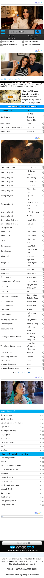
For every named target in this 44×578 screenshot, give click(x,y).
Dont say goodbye (8, 458)
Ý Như (29, 310)
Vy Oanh (30, 123)
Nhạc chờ (3, 79)
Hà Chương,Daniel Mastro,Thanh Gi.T (33, 203)
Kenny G (30, 353)
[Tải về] (43, 116)
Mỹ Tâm (30, 196)
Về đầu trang (22, 543)
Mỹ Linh (30, 291)
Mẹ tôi (3, 446)
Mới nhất (11, 36)
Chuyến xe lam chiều (9, 481)
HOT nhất (33, 38)
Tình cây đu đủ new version (11, 337)
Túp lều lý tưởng (7, 497)
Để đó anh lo (5, 236)
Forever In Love (6, 353)
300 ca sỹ (30, 131)
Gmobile (10, 79)
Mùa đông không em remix (11, 466)
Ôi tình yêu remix (7, 277)
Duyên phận (5, 435)
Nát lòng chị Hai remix (9, 320)
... (26, 372)
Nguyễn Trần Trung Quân (32, 286)
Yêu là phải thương (8, 167)
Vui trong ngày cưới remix (10, 281)
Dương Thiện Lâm (32, 251)
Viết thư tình (5, 473)
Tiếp (29, 372)
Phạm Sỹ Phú (32, 281)
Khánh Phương (33, 212)
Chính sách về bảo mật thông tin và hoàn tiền (22, 575)
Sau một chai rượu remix (10, 297)
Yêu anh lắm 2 (6, 489)
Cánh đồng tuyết (7, 324)
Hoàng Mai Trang (31, 328)
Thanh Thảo (31, 277)
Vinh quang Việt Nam (9, 357)
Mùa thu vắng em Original (10, 368)
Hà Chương (31, 178)
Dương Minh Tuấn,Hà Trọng (32, 296)
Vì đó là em (5, 450)
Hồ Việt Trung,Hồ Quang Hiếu (31, 117)
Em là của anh (6, 117)
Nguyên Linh (32, 320)
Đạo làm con (5, 131)
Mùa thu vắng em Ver (9, 364)
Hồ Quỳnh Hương (31, 172)
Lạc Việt (30, 357)
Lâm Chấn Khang (31, 240)
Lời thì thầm (5, 361)
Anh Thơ (30, 216)
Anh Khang (31, 185)
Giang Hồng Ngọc (31, 190)
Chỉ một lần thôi (6, 228)
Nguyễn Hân (32, 220)
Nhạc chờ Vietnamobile (32, 44)
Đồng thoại (5, 256)
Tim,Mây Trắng (32, 324)
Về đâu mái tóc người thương (12, 127)
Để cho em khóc (7, 123)
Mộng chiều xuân (7, 505)
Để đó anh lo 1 (6, 232)
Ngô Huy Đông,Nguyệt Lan (32, 263)
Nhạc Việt (17, 79)
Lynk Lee (30, 256)
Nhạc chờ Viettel (8, 41)
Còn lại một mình (7, 329)
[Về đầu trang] (41, 575)
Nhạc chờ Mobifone (31, 41)
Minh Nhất (31, 246)
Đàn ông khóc (6, 493)
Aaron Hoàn (31, 232)
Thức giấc (4, 286)
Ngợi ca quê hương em (10, 485)
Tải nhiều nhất (33, 36)
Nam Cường (32, 273)
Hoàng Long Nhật (31, 314)
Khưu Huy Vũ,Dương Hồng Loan (31, 337)
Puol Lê (30, 224)
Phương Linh (32, 182)
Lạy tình (4, 241)
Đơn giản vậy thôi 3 (8, 501)
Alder (29, 228)
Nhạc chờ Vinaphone (10, 44)
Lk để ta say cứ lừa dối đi (10, 469)
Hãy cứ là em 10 (7, 477)
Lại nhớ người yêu (8, 442)
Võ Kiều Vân (32, 167)
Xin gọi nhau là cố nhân (9, 220)
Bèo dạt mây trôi (7, 172)
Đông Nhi (30, 269)
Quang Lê (30, 127)
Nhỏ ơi (3, 462)
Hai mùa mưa (6, 246)
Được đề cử (11, 38)
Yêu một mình (6, 310)
